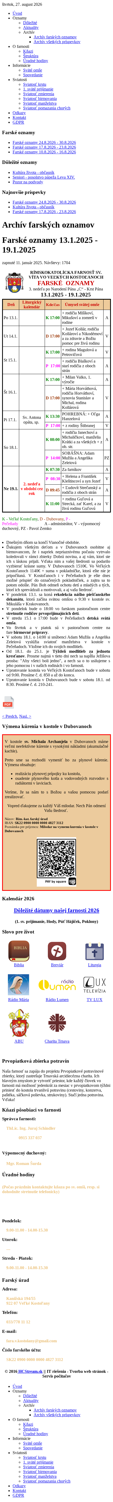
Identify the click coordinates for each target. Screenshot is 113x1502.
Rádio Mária (18, 999)
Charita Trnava (57, 1041)
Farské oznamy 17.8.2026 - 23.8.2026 (44, 147)
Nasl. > (25, 716)
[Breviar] (57, 951)
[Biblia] (19, 951)
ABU (19, 1041)
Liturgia (94, 965)
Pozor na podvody (28, 182)
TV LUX (94, 999)
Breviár (57, 965)
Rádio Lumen (57, 999)
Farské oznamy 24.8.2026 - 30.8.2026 (44, 142)
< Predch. (10, 716)
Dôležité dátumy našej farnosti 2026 (56, 910)
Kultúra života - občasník (33, 172)
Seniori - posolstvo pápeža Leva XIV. (44, 177)
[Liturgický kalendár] (94, 951)
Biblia (19, 965)
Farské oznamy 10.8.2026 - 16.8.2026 (44, 152)
